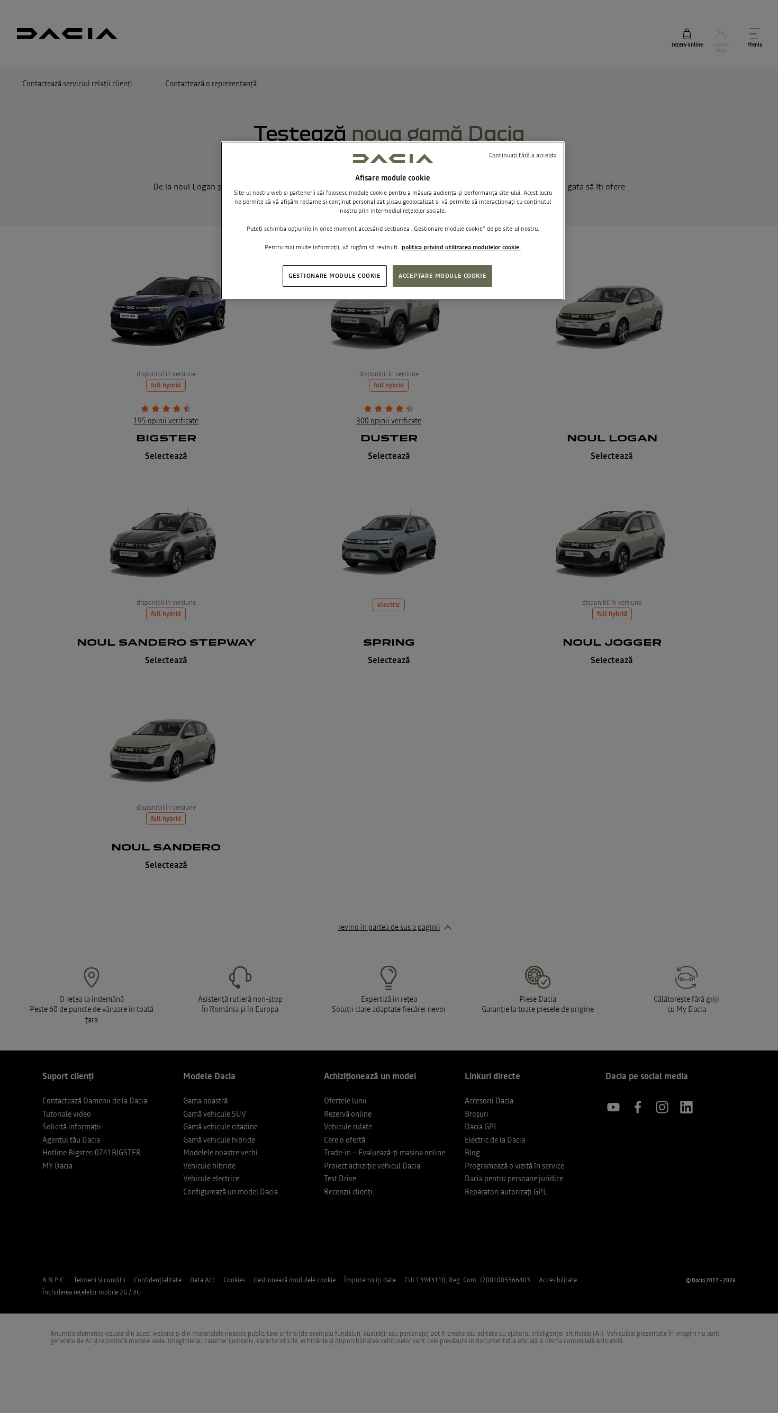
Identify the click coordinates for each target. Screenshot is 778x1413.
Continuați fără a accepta (523, 155)
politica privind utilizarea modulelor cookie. (461, 247)
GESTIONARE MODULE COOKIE (334, 275)
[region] (393, 220)
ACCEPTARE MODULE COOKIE (442, 275)
